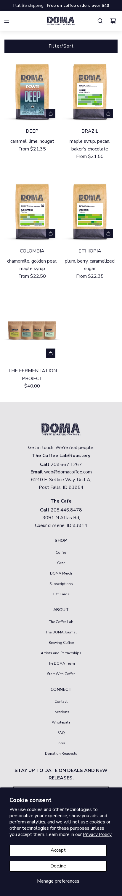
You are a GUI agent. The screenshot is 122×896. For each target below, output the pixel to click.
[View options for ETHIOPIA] (108, 233)
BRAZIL (89, 131)
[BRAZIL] (90, 90)
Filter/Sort (61, 46)
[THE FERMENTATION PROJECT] (32, 330)
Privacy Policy (97, 834)
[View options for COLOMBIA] (50, 233)
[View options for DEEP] (50, 113)
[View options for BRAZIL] (108, 113)
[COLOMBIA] (32, 210)
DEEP (32, 131)
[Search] (101, 20)
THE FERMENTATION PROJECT (32, 375)
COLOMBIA (32, 251)
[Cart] (114, 20)
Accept (58, 850)
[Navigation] (10, 20)
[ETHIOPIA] (90, 210)
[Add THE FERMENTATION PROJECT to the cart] (50, 353)
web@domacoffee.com (68, 472)
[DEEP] (32, 90)
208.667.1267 (66, 464)
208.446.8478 (66, 510)
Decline (58, 866)
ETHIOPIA (89, 251)
